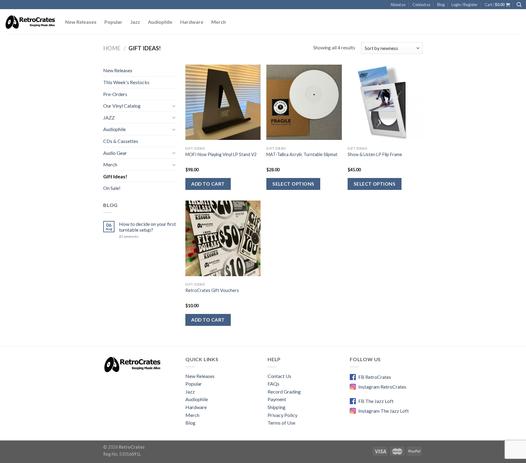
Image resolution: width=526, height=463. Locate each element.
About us (398, 4)
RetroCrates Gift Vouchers (212, 290)
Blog (441, 4)
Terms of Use (281, 423)
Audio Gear (115, 153)
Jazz (135, 22)
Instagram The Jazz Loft (383, 411)
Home (112, 48)
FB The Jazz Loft (376, 401)
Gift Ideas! (115, 176)
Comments (129, 236)
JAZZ (109, 117)
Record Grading (284, 391)
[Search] (519, 4)
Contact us (421, 4)
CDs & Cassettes (120, 141)
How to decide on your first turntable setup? (147, 227)
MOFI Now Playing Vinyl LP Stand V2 (221, 154)
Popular (113, 22)
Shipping (277, 407)
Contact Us (279, 376)
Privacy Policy (282, 415)
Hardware (191, 22)
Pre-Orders (115, 94)
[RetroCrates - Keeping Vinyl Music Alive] (30, 22)
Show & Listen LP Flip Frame (375, 154)
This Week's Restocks (126, 82)
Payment (277, 399)
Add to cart (208, 184)
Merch (218, 22)
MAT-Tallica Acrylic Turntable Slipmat (302, 154)
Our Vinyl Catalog (122, 106)
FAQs (273, 383)
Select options (293, 184)
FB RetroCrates (374, 377)
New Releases (80, 22)
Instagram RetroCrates (382, 387)
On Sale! (112, 188)
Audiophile (160, 22)
